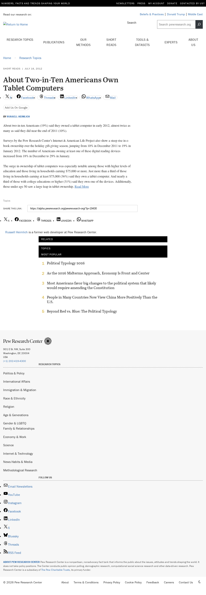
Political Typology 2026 (66, 263)
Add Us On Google (16, 107)
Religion (8, 406)
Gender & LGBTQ (14, 423)
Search (131, 22)
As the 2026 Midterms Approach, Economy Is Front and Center (98, 273)
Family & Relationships (18, 428)
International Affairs (16, 381)
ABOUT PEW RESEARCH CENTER (21, 562)
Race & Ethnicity (14, 398)
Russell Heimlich (18, 116)
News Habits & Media (17, 462)
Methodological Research (20, 470)
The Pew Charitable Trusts (55, 570)
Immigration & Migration (19, 390)
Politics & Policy (14, 373)
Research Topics (20, 40)
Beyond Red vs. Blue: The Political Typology (82, 311)
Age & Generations (15, 415)
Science (8, 445)
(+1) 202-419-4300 (14, 361)
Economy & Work (14, 437)
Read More (82, 186)
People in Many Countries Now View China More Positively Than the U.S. (102, 299)
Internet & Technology (18, 453)
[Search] (199, 24)
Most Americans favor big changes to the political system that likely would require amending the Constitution (101, 285)
